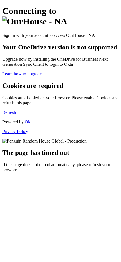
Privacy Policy (15, 131)
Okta (29, 121)
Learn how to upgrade (22, 73)
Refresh (9, 112)
